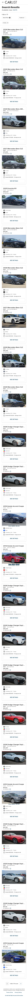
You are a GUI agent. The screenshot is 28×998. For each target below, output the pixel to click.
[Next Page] (20, 983)
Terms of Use (9, 992)
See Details (14, 62)
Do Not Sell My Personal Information (14, 995)
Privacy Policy (18, 992)
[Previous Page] (7, 983)
